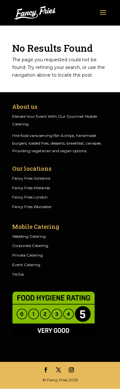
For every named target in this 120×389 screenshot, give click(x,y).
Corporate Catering (30, 245)
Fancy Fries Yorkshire (31, 178)
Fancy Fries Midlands (31, 187)
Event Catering (26, 264)
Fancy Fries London (30, 197)
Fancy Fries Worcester (32, 206)
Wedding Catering (29, 236)
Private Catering (27, 255)
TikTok (18, 274)
